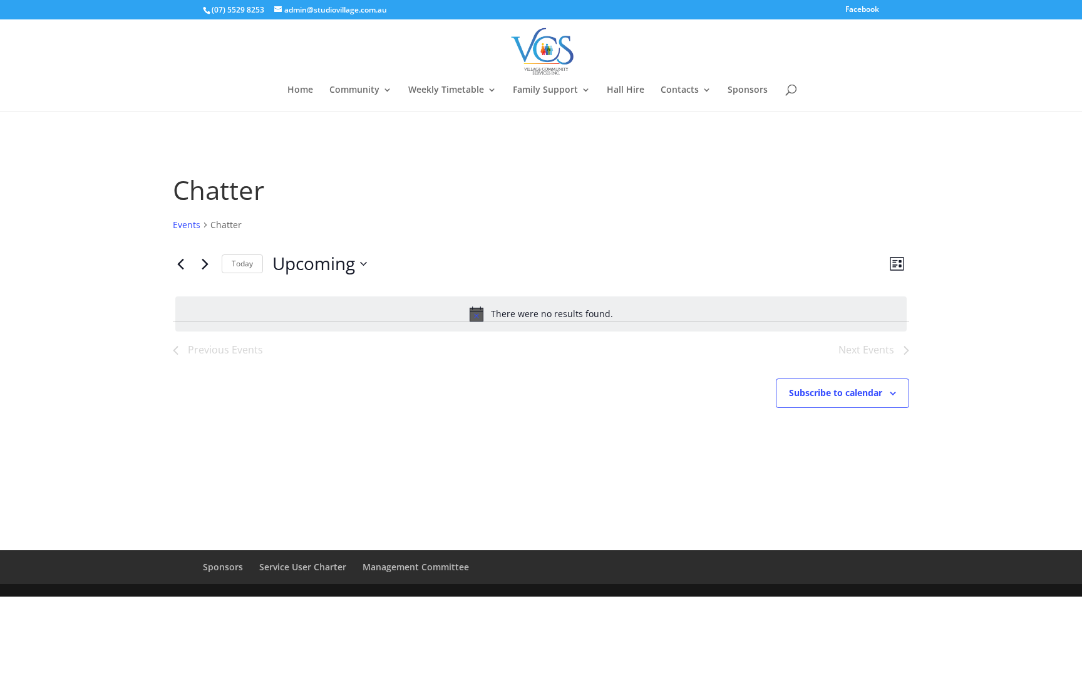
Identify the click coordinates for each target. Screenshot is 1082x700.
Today (242, 263)
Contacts (680, 90)
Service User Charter (302, 567)
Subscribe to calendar (835, 393)
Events (186, 225)
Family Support (545, 90)
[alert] (541, 314)
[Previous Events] (180, 263)
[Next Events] (204, 263)
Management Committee (416, 567)
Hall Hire (625, 90)
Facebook (862, 10)
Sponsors (748, 90)
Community (354, 90)
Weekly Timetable (446, 90)
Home (300, 90)
